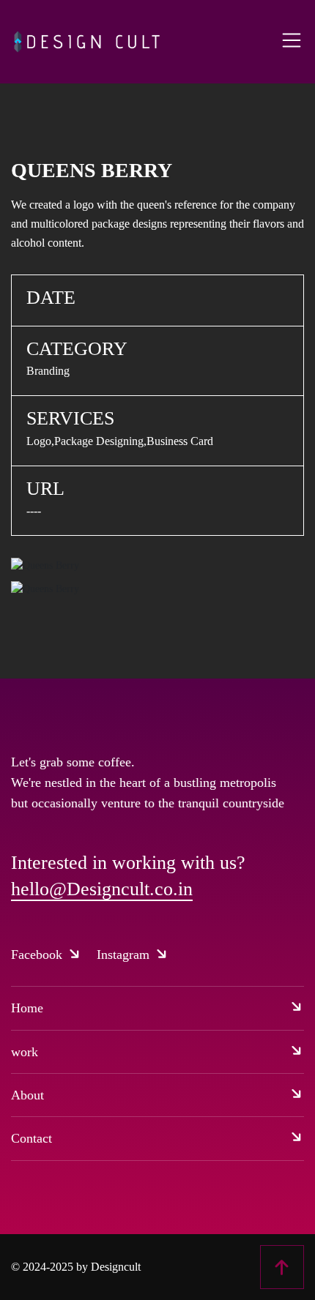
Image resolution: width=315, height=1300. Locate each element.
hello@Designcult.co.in (102, 889)
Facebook (38, 954)
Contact (31, 1138)
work (24, 1052)
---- (33, 510)
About (27, 1095)
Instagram (125, 954)
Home (27, 1008)
